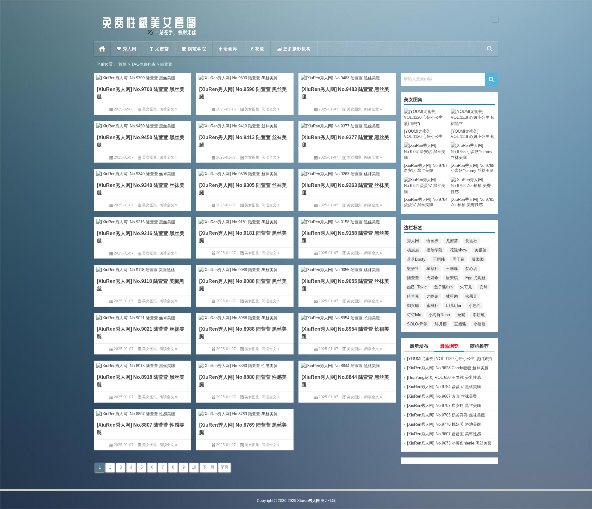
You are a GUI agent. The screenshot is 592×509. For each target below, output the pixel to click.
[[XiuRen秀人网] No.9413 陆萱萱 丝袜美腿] (245, 125)
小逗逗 (480, 324)
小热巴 (475, 305)
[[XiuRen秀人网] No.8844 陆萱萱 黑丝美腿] (347, 365)
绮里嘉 (413, 296)
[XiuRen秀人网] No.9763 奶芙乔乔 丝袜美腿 (446, 415)
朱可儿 (466, 287)
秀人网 (413, 240)
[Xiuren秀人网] (149, 18)
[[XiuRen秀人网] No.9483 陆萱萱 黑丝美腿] (347, 77)
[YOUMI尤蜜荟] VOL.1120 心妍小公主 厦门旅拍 (449, 358)
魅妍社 (413, 268)
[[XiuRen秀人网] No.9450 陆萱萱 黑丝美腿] (142, 125)
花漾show (458, 250)
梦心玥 (471, 268)
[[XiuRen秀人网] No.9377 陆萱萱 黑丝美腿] (347, 125)
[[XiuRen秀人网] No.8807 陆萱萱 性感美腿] (142, 413)
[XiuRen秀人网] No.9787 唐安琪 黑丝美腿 (444, 405)
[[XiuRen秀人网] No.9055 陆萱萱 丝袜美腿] (347, 269)
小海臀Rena (439, 314)
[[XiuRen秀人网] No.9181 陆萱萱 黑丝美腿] (245, 221)
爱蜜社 (471, 240)
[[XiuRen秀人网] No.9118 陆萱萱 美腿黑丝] (142, 269)
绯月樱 (441, 324)
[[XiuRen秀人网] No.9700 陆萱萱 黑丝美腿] (142, 77)
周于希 (458, 259)
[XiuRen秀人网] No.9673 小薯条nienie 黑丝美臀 (449, 443)
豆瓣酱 (460, 324)
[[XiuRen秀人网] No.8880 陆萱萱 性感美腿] (245, 365)
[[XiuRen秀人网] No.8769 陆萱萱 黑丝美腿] (245, 413)
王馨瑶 (452, 268)
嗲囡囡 (478, 259)
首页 (102, 48)
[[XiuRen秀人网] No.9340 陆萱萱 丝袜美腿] (142, 173)
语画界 (432, 240)
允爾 (461, 314)
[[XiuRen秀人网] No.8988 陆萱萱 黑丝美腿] (245, 317)
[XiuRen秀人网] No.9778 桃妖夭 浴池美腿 (444, 424)
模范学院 (434, 250)
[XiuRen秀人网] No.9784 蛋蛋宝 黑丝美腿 (444, 386)
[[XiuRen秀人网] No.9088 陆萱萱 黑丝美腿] (245, 269)
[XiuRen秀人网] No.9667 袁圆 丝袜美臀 (442, 396)
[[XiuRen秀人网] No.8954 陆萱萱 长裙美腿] (347, 317)
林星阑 (452, 296)
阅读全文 (167, 109)
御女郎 (413, 305)
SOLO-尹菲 (417, 324)
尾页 (224, 467)
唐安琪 (452, 277)
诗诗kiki (414, 314)
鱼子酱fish (443, 287)
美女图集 (149, 109)
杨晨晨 (413, 250)
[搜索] (489, 48)
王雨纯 (439, 259)
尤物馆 (432, 296)
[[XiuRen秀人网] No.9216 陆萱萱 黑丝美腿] (142, 221)
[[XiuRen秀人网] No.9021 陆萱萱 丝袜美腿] (142, 317)
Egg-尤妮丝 (475, 277)
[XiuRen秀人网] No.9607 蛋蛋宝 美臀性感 (444, 434)
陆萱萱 (413, 277)
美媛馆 (481, 250)
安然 (483, 287)
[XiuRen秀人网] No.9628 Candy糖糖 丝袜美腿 (447, 368)
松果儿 (471, 296)
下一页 (209, 467)
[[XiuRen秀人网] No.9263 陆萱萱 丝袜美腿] (347, 173)
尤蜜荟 (452, 240)
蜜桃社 (432, 305)
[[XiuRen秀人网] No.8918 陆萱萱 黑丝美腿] (142, 365)
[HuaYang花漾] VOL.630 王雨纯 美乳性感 (444, 377)
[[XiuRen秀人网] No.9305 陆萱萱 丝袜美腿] (245, 173)
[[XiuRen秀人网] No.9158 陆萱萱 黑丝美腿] (347, 221)
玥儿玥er (453, 305)
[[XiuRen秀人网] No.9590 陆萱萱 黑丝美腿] (245, 77)
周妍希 (432, 277)
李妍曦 (479, 314)
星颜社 (432, 268)
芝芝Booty (416, 259)
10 (194, 467)
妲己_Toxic (417, 287)
